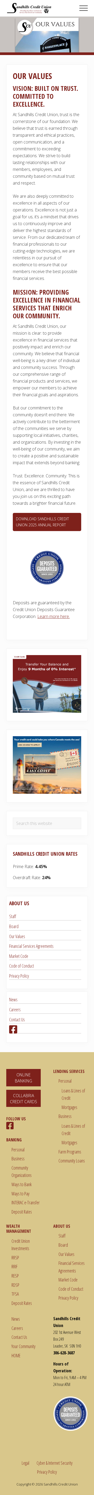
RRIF (14, 1266)
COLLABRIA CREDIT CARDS (23, 1099)
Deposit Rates (21, 1212)
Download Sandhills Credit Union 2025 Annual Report (42, 521)
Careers (15, 1009)
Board (14, 926)
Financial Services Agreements (31, 946)
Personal (18, 1149)
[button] (83, 8)
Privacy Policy (19, 976)
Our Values (17, 936)
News (13, 999)
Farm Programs (69, 1152)
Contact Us (17, 1019)
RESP (15, 1276)
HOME (15, 1355)
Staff (12, 916)
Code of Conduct (21, 966)
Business (18, 1158)
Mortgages (69, 1107)
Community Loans (71, 1160)
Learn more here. (53, 616)
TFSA (15, 1294)
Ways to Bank (21, 1184)
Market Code (18, 956)
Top (88, 1487)
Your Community (23, 1346)
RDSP (15, 1285)
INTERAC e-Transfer (25, 1202)
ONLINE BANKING (23, 1078)
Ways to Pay (20, 1193)
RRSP (15, 1257)
